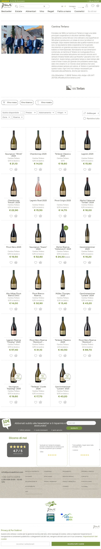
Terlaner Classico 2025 (63, 155)
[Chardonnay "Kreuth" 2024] (13, 187)
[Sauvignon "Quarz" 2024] (38, 233)
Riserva (16, 117)
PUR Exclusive (86, 481)
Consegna (48, 471)
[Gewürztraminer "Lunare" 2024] (87, 280)
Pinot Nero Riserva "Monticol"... (38, 341)
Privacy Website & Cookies (69, 484)
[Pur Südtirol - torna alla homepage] (6, 5)
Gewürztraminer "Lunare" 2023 (62, 388)
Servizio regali (68, 476)
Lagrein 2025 (87, 154)
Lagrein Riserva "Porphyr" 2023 (14, 341)
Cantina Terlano (14, 158)
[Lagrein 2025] (87, 140)
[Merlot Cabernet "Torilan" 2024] (87, 187)
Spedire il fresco (87, 471)
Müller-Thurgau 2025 (63, 295)
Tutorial (84, 486)
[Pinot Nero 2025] (13, 233)
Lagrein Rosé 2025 (38, 201)
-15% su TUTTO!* (93, 1)
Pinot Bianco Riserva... (38, 295)
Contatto (84, 476)
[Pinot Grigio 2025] (62, 187)
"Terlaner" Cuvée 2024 (38, 388)
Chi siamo (28, 476)
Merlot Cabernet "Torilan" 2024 (87, 202)
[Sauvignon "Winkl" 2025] (13, 140)
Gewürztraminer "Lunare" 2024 (87, 295)
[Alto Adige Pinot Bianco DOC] (13, 280)
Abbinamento (45, 112)
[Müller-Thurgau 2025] (62, 280)
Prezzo (29, 112)
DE (62, 6)
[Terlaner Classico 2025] (62, 140)
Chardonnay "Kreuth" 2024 (13, 202)
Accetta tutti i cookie (75, 544)
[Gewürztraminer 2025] (87, 233)
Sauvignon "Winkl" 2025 (13, 155)
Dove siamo (48, 476)
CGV (26, 491)
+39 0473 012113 (10, 476)
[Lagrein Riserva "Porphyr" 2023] (13, 326)
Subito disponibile (10, 112)
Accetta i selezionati (25, 544)
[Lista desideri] (92, 6)
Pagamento (67, 471)
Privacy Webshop (50, 481)
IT (65, 6)
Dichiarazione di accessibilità (31, 484)
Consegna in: (72, 7)
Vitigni (60, 112)
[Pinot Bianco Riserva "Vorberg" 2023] (38, 280)
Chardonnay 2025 (38, 154)
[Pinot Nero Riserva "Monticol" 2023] (38, 326)
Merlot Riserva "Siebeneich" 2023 (63, 248)
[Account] (86, 6)
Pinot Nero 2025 (13, 247)
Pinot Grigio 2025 (63, 201)
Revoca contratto (32, 471)
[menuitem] (86, 6)
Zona (4, 117)
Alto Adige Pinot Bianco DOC (13, 295)
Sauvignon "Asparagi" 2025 (14, 388)
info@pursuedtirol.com (12, 472)
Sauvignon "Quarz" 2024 (38, 248)
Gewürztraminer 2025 (87, 248)
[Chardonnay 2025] (38, 140)
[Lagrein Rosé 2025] (38, 187)
